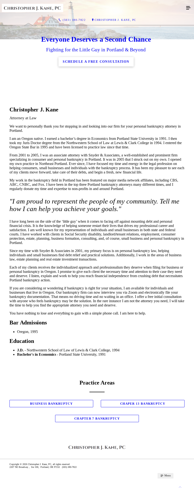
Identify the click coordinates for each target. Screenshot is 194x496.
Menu (167, 475)
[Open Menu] (188, 8)
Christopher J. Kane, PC (115, 19)
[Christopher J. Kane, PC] (92, 8)
